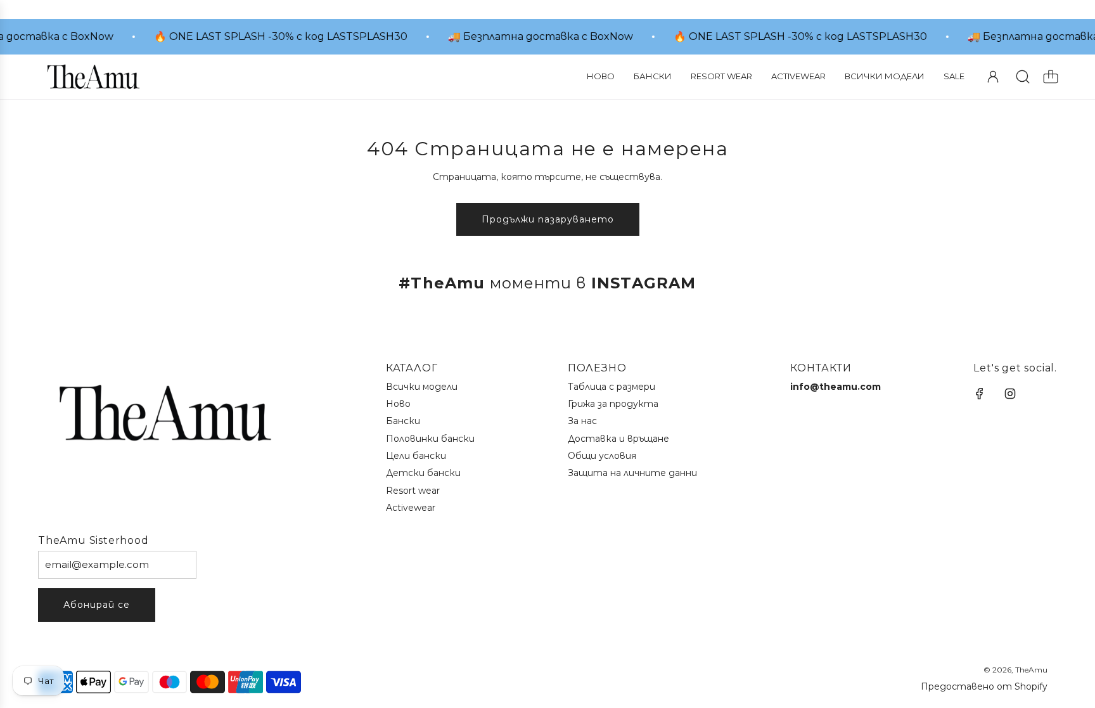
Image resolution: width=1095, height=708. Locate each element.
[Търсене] (1023, 77)
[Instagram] (1010, 394)
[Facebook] (980, 394)
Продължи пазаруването (548, 219)
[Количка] (1051, 77)
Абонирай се (96, 604)
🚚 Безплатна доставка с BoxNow (534, 36)
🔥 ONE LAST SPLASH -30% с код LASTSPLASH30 (275, 36)
